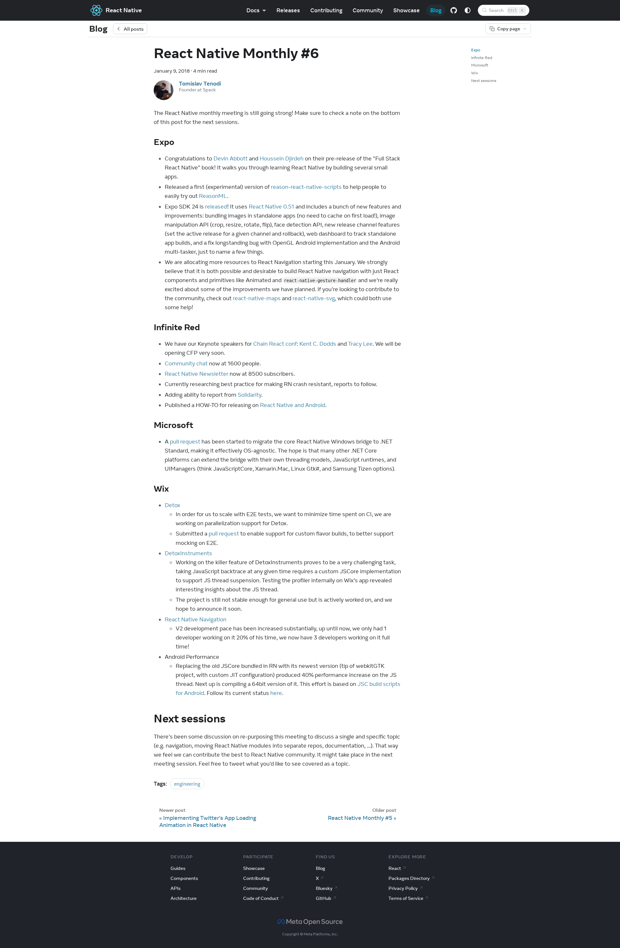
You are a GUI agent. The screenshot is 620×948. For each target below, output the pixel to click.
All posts (134, 28)
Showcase (406, 10)
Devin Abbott (230, 158)
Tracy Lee (360, 343)
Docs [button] (253, 10)
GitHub (323, 898)
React (394, 868)
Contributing (326, 10)
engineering (187, 783)
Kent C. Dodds (317, 343)
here (276, 693)
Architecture (183, 898)
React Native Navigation (195, 619)
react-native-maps (257, 298)
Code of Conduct (261, 898)
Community (368, 10)
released (216, 206)
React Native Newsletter (196, 373)
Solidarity (249, 394)
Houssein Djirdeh (282, 158)
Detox (172, 505)
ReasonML (213, 195)
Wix (474, 72)
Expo (475, 49)
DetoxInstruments (188, 553)
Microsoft (479, 65)
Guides (177, 868)
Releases (288, 10)
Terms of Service (405, 898)
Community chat (186, 363)
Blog (435, 10)
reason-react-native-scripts (306, 186)
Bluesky (324, 888)
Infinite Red (481, 57)
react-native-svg (314, 298)
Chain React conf (275, 343)
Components (184, 878)
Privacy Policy (403, 888)
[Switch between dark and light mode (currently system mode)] (467, 10)
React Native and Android (292, 405)
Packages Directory (409, 878)
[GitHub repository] (454, 10)
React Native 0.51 (271, 206)
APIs (175, 888)
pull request (185, 441)
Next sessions (483, 80)
